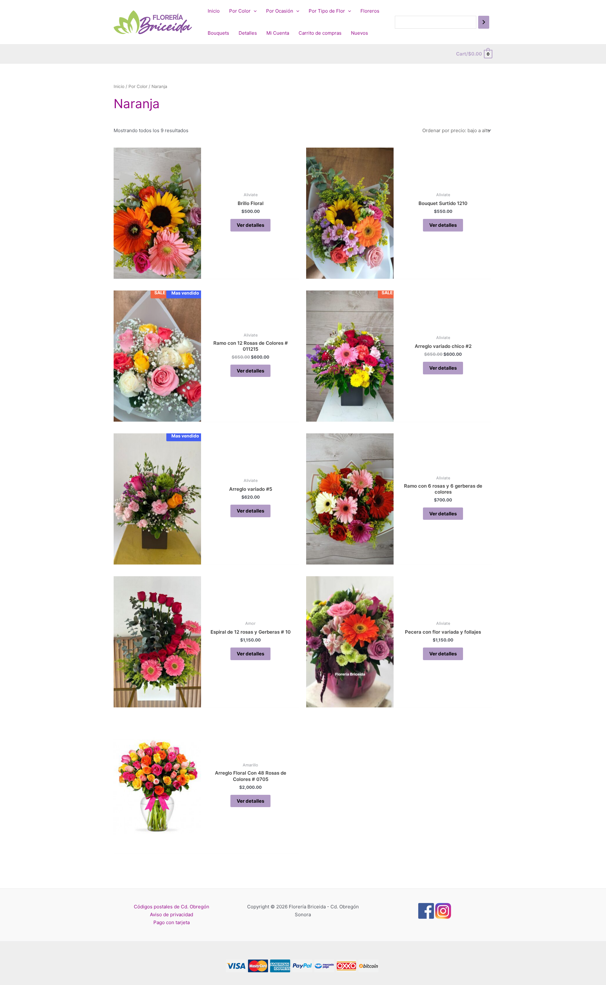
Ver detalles (250, 225)
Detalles (248, 33)
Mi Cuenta (277, 33)
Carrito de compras (320, 33)
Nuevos (359, 33)
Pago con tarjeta (171, 922)
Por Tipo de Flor (327, 11)
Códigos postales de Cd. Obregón (171, 907)
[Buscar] (483, 22)
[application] (254, 11)
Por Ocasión (279, 11)
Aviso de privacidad (171, 915)
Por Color (240, 11)
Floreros (369, 11)
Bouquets (218, 33)
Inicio (214, 11)
